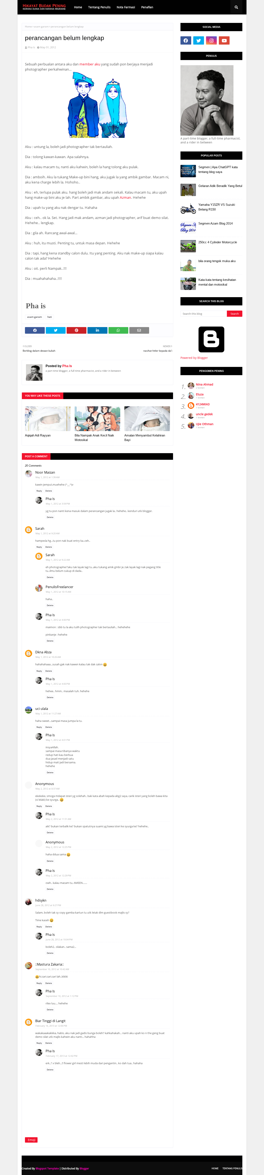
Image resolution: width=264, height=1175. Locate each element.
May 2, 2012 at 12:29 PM (58, 875)
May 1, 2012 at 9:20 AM (47, 533)
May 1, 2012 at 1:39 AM (47, 477)
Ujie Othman (204, 424)
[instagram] (211, 40)
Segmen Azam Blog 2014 (215, 223)
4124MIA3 (203, 404)
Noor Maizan (45, 472)
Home (28, 26)
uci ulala (41, 708)
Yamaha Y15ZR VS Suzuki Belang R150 (216, 207)
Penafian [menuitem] (147, 7)
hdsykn (40, 900)
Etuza (200, 394)
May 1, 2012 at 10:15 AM (58, 591)
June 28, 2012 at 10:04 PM (59, 939)
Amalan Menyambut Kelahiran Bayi (144, 438)
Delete (48, 490)
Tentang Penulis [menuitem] (99, 7)
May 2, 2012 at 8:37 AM (47, 788)
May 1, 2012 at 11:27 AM (48, 713)
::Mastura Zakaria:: (49, 964)
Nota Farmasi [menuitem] (126, 7)
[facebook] (185, 40)
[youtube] (224, 40)
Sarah (39, 528)
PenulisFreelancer (59, 587)
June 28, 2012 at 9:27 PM (48, 905)
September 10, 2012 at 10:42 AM (52, 969)
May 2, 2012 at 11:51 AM (58, 818)
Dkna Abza (43, 652)
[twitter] (198, 40)
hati (49, 317)
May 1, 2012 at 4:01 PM (58, 739)
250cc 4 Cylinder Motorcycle (217, 242)
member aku (89, 63)
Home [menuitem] (78, 7)
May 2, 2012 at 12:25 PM (58, 847)
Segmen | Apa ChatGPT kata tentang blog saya (218, 169)
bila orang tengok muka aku (217, 261)
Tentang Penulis (232, 1168)
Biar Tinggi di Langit (50, 1021)
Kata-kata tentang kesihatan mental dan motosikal (217, 282)
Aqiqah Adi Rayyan (38, 435)
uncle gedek (204, 414)
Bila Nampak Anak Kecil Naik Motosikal (94, 438)
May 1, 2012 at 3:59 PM (58, 503)
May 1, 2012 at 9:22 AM (58, 559)
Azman (125, 197)
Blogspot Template (47, 1168)
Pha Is (31, 47)
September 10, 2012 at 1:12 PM (62, 996)
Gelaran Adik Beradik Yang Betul (220, 186)
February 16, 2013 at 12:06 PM (51, 1025)
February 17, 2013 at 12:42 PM (61, 1055)
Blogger (84, 1168)
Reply (39, 490)
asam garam (41, 26)
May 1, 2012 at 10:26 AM (48, 656)
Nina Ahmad (204, 384)
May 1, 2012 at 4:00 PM (58, 619)
